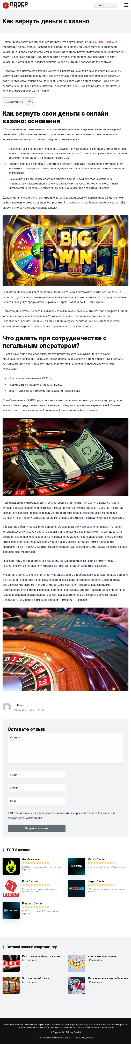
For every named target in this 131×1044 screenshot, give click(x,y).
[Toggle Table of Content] (28, 102)
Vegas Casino (96, 881)
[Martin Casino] (76, 873)
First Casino (30, 881)
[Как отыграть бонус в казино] (11, 970)
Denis (20, 705)
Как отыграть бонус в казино (41, 956)
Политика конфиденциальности (54, 1037)
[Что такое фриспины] (76, 970)
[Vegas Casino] (76, 895)
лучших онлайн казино (99, 42)
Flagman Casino (32, 903)
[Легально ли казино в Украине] (76, 992)
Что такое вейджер (35, 978)
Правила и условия (83, 1037)
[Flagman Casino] (11, 918)
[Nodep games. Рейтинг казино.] (15, 5)
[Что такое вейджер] (11, 992)
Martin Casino (97, 859)
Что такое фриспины (102, 956)
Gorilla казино (31, 859)
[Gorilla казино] (11, 873)
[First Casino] (11, 895)
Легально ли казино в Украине (108, 978)
